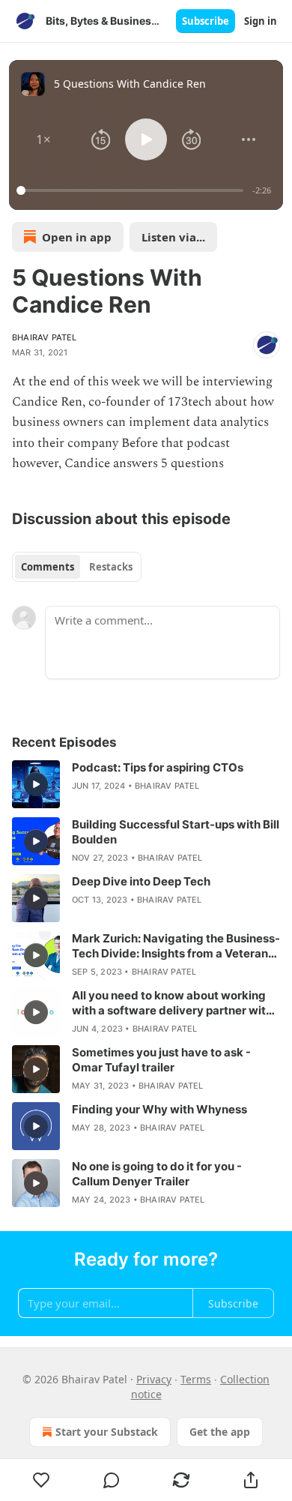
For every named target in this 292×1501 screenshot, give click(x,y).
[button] (43, 139)
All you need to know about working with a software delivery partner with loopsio (172, 1003)
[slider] (132, 190)
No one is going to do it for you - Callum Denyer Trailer (157, 1173)
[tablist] (77, 567)
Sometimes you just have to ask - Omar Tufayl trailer (161, 1059)
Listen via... (173, 236)
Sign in (260, 21)
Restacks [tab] (111, 567)
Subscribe (205, 21)
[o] (36, 784)
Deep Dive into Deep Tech (141, 881)
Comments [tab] (47, 567)
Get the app (219, 1432)
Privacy (153, 1379)
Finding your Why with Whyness (159, 1109)
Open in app (77, 236)
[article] (146, 784)
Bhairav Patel (44, 337)
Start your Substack (106, 1432)
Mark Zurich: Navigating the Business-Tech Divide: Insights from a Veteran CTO (176, 946)
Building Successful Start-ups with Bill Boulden (175, 831)
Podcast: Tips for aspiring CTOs (157, 767)
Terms (195, 1379)
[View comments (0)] (111, 1480)
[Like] (41, 1480)
